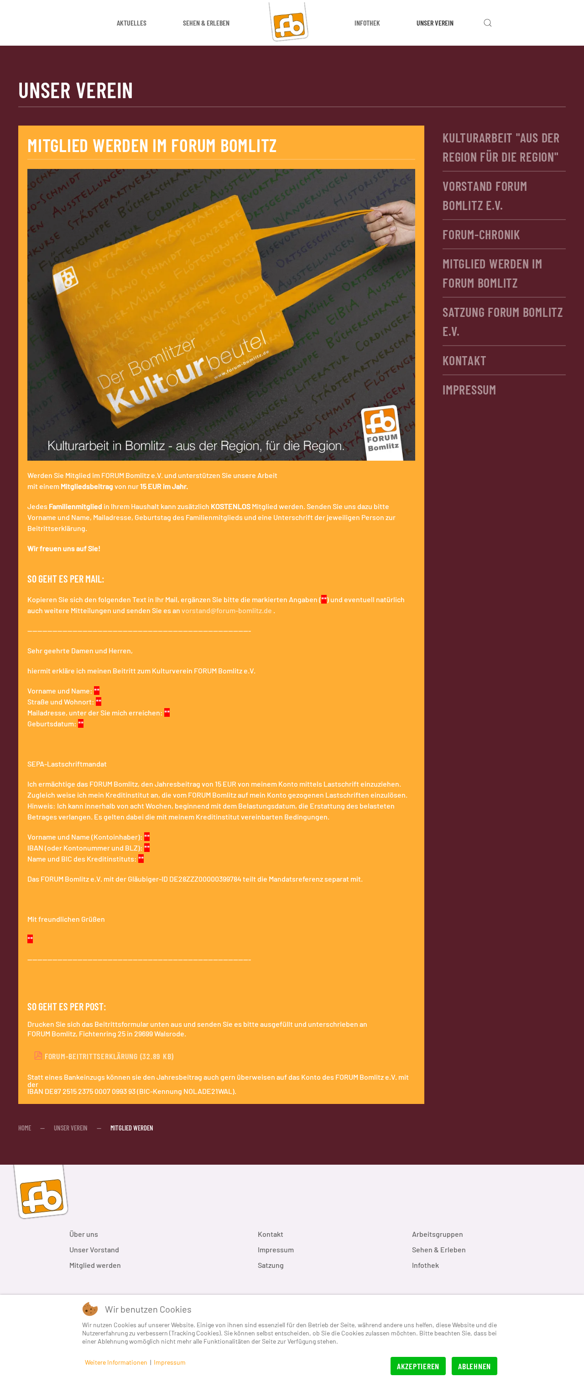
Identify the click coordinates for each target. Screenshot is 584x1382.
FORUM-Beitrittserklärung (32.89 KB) (108, 1056)
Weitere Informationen (116, 1362)
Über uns (83, 1234)
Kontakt (464, 360)
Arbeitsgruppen (437, 1234)
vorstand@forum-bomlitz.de (227, 610)
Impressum (469, 389)
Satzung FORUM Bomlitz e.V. (503, 321)
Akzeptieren (418, 1366)
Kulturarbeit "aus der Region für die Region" (501, 147)
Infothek (425, 1265)
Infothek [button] (367, 22)
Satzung (271, 1265)
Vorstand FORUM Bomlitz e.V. (485, 195)
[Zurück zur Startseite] (292, 23)
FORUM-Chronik (481, 234)
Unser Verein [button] (435, 22)
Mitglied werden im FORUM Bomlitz (492, 273)
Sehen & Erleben (439, 1249)
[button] (487, 23)
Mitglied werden (95, 1265)
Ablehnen (474, 1366)
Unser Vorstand (94, 1249)
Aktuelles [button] (131, 22)
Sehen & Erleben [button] (206, 22)
